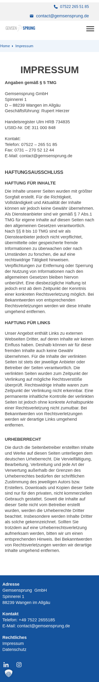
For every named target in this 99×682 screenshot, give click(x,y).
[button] (8, 673)
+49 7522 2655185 (37, 619)
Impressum (13, 643)
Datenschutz (14, 649)
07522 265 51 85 (74, 7)
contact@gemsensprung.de (62, 15)
